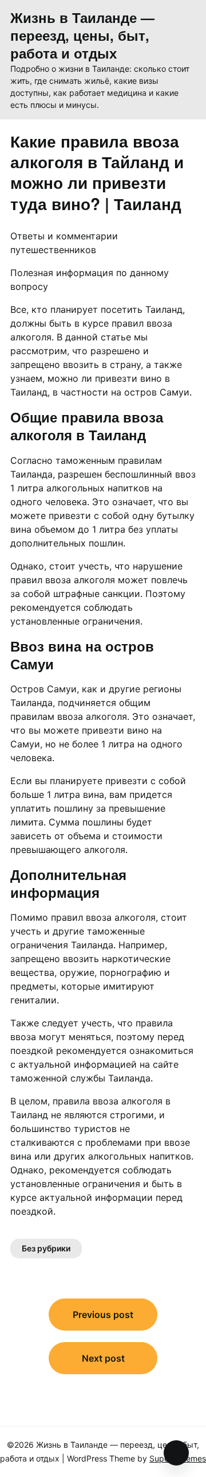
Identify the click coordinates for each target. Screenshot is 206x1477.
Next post (103, 1358)
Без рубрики (46, 1248)
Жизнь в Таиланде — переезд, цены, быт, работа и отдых (82, 36)
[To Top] (176, 1453)
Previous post (103, 1314)
